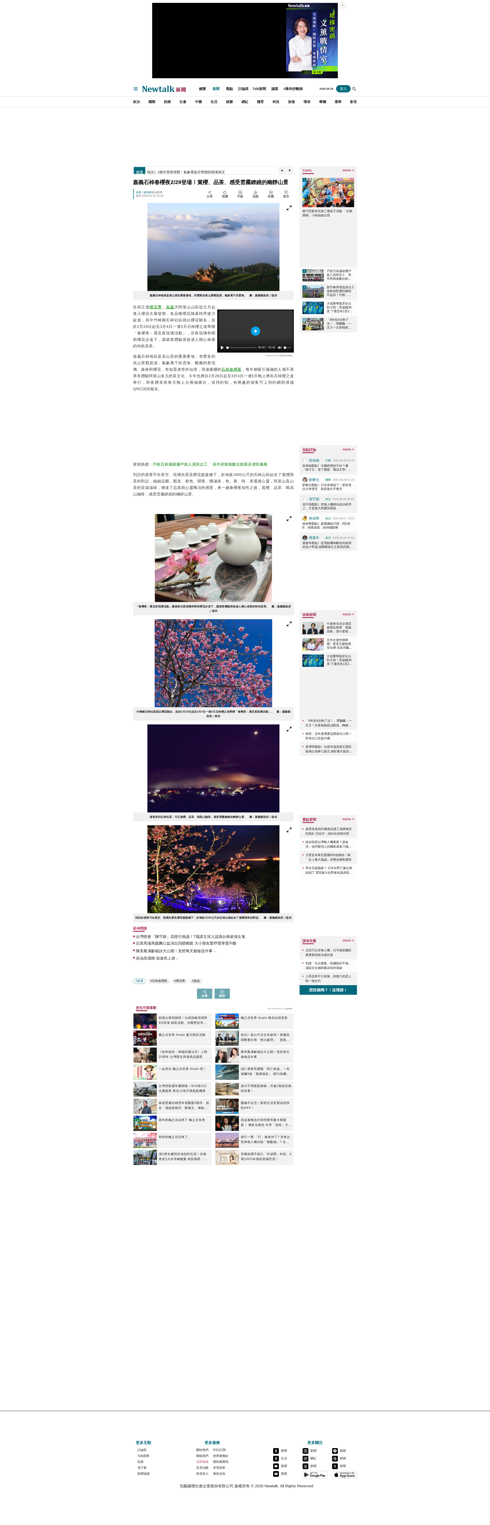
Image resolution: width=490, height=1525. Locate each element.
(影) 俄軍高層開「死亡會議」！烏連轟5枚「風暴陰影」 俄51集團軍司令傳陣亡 (265, 1071)
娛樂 (229, 102)
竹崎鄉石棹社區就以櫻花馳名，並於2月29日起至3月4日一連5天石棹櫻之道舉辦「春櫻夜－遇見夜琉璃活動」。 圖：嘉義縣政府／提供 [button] (213, 714)
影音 (353, 102)
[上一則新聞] (282, 170)
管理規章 (219, 1467)
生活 (214, 102)
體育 (260, 102)
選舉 (338, 102)
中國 (198, 102)
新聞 (216, 89)
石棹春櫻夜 (231, 369)
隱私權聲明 (220, 1461)
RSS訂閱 (219, 1450)
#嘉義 (196, 980)
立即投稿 (202, 1461)
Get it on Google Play (315, 1475)
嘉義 (170, 307)
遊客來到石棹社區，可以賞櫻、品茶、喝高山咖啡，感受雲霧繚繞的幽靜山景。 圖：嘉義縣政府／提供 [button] (213, 816)
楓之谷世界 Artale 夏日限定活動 (182, 1034)
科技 (276, 102)
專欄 (322, 102)
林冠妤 (148, 192)
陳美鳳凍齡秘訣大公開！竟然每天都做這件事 (265, 1054)
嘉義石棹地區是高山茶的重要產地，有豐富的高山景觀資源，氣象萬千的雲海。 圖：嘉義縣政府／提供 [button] (213, 295)
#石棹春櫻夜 (158, 980)
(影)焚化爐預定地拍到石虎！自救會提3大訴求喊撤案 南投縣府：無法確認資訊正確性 (183, 1157)
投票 (140, 1461)
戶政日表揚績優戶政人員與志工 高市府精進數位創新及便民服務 (210, 464)
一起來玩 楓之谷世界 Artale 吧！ (183, 1068)
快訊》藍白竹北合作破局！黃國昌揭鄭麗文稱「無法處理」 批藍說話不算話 (265, 1037)
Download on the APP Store (344, 1475)
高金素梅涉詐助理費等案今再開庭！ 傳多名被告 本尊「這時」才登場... (266, 1122)
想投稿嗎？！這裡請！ (328, 990)
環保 (307, 102)
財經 (167, 102)
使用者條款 (220, 1455)
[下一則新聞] (289, 170)
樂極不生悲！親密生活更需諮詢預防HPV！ (265, 1105)
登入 (343, 89)
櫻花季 (155, 307)
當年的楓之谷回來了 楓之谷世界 (182, 1120)
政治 (136, 102)
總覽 (202, 89)
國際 (152, 102)
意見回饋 (202, 1467)
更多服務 (212, 1442)
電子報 (142, 1467)
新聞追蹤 (143, 1473)
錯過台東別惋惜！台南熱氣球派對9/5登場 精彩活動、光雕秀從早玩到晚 (183, 1020)
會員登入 (202, 1473)
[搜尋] (354, 88)
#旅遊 (139, 980)
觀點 (229, 89)
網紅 (245, 102)
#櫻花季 (179, 980)
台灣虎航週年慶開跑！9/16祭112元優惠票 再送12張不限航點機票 (183, 1088)
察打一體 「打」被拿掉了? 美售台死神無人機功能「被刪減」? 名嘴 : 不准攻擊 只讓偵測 (266, 1140)
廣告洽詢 (219, 1473)
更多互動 (143, 1442)
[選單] (135, 88)
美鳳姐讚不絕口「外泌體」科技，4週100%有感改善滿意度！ (266, 1156)
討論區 (243, 89)
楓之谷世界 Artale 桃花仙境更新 (264, 1017)
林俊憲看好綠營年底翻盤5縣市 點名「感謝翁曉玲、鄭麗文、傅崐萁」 (184, 1105)
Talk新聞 (259, 89)
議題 (274, 89)
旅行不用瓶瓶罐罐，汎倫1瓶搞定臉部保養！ (266, 1088)
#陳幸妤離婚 (293, 89)
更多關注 (315, 1442)
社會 (183, 102)
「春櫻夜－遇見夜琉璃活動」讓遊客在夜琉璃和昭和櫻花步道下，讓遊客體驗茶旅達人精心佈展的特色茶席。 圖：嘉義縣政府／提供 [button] (213, 608)
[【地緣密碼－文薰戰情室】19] (312, 40)
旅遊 (291, 102)
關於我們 (202, 1450)
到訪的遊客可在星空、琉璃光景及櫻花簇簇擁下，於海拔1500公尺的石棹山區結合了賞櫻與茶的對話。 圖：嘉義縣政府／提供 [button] (213, 917)
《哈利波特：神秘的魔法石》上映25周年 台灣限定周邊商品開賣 (183, 1054)
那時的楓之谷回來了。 (175, 1137)
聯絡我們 (202, 1455)
